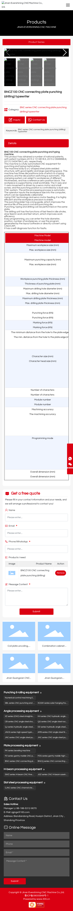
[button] (64, 52)
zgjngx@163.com (20, 812)
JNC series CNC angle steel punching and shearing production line (35, 737)
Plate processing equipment (21, 745)
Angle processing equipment (21, 711)
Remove (61, 573)
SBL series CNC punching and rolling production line (28, 703)
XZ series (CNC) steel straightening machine (25, 716)
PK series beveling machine (17, 751)
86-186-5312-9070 (26, 808)
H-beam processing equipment (23, 769)
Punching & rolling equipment (21, 692)
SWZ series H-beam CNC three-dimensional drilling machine (32, 774)
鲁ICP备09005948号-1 (37, 895)
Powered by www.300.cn (36, 899)
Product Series (36, 42)
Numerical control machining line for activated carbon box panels (35, 698)
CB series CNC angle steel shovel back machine (27, 722)
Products (36, 22)
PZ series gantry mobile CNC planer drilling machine (28, 756)
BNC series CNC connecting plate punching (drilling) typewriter (41, 130)
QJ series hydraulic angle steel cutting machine (26, 727)
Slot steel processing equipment (23, 782)
